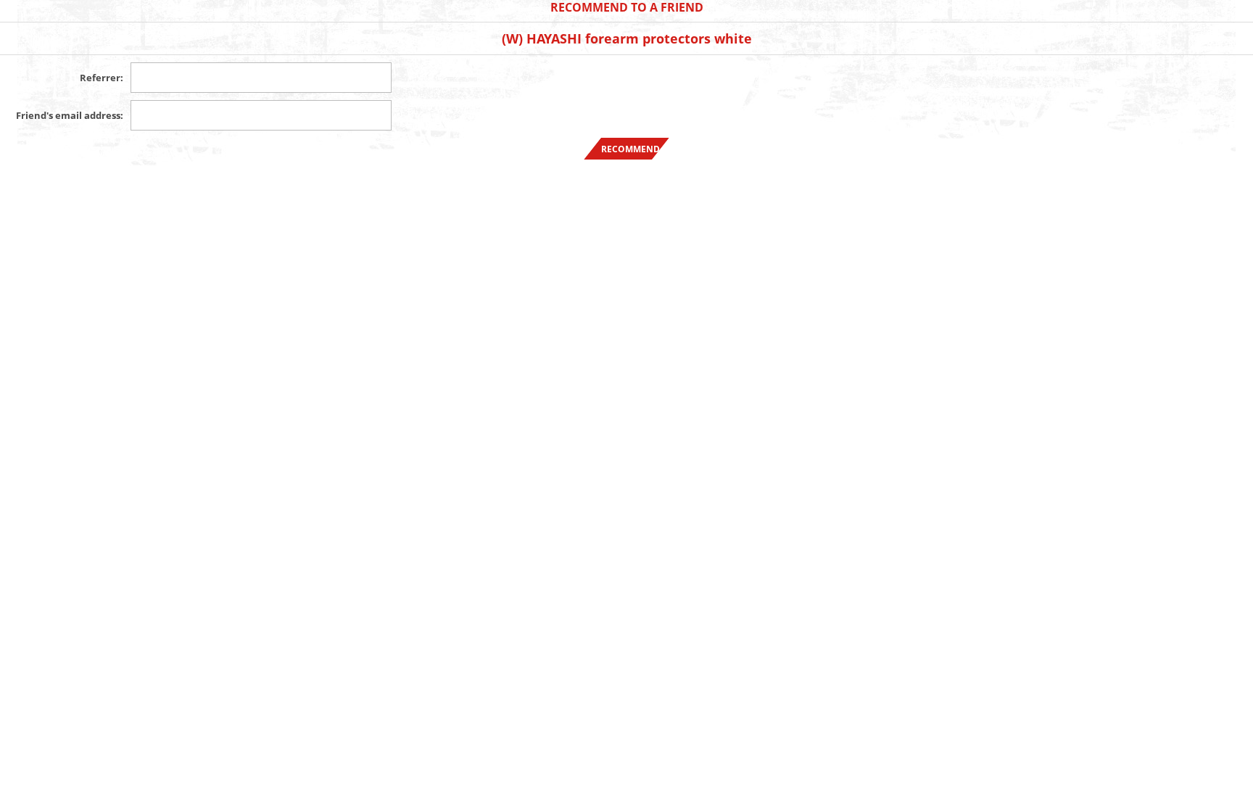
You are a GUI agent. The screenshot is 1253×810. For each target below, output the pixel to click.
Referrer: (101, 77)
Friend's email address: (69, 115)
